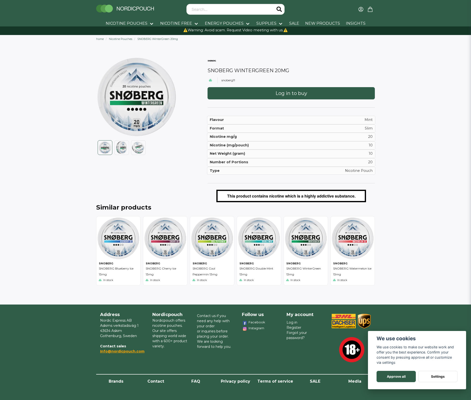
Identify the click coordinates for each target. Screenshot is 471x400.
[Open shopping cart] (370, 9)
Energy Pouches (224, 23)
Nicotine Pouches (126, 23)
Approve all (396, 376)
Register (294, 327)
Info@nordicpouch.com (122, 351)
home (100, 39)
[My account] (361, 9)
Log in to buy (291, 93)
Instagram (256, 328)
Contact (155, 381)
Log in (292, 322)
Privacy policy (235, 381)
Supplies (266, 23)
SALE (294, 23)
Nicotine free (176, 23)
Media (354, 381)
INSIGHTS (356, 23)
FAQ (195, 381)
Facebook (257, 322)
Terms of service (275, 381)
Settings (438, 376)
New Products (322, 23)
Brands (116, 381)
